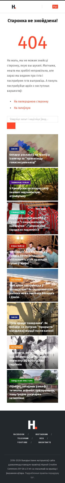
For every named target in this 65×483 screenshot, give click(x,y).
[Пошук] (45, 6)
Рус (55, 6)
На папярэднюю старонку (31, 101)
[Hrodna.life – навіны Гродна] (13, 6)
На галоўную (22, 108)
